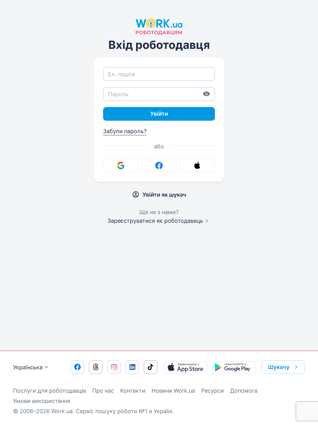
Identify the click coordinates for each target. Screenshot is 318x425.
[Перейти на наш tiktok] (150, 367)
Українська (28, 367)
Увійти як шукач (164, 194)
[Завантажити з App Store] (185, 367)
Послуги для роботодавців (49, 390)
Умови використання (41, 401)
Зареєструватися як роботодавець (155, 220)
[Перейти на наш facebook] (77, 367)
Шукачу (278, 367)
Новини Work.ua (173, 390)
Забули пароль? (125, 131)
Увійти (159, 113)
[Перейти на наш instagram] (114, 367)
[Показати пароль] (206, 94)
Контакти (132, 390)
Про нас (103, 390)
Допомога (243, 390)
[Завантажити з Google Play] (233, 367)
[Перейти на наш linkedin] (132, 367)
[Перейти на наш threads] (95, 367)
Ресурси (212, 390)
